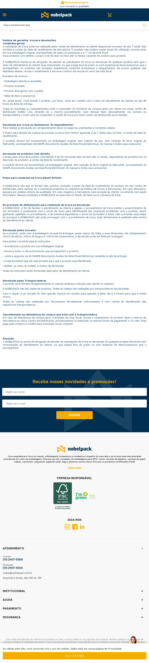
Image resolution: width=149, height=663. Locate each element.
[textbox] (74, 25)
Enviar (74, 415)
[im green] (86, 498)
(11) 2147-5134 (13, 567)
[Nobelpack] (57, 14)
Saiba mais (74, 467)
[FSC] (62, 508)
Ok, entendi (74, 655)
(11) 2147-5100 (13, 559)
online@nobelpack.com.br (17, 572)
